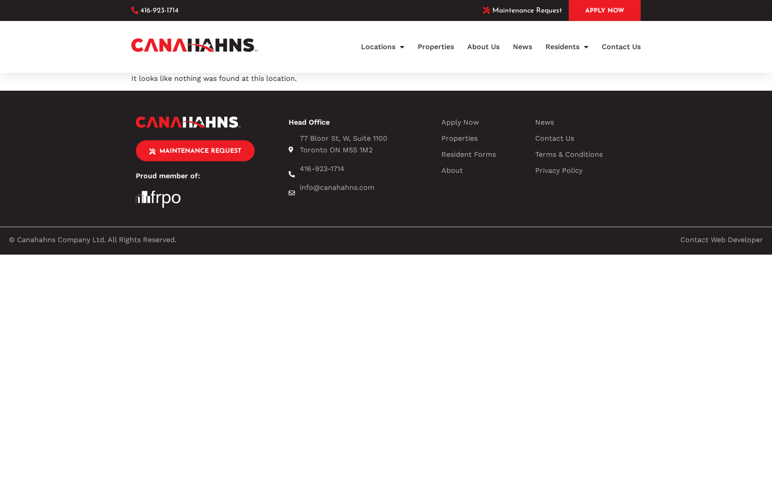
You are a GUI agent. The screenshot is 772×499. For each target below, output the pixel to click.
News (522, 46)
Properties (436, 46)
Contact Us (621, 46)
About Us (483, 46)
